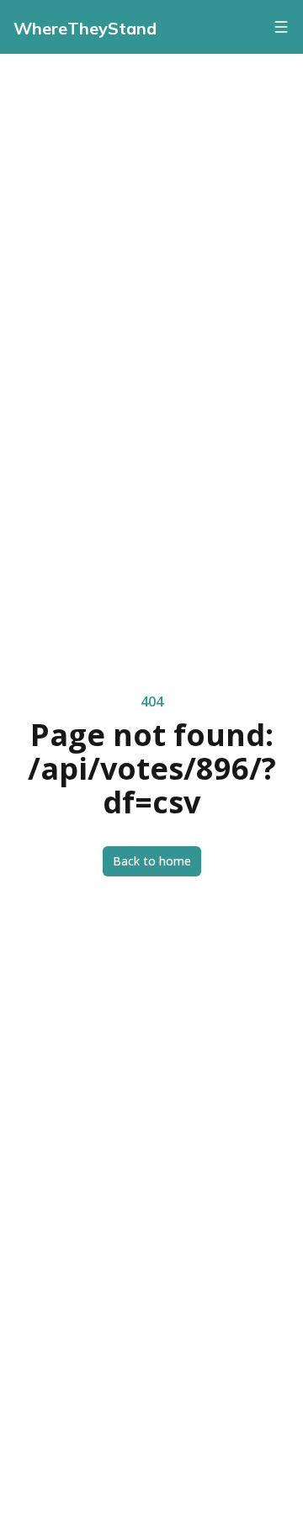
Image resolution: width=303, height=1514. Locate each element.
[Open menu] (281, 26)
